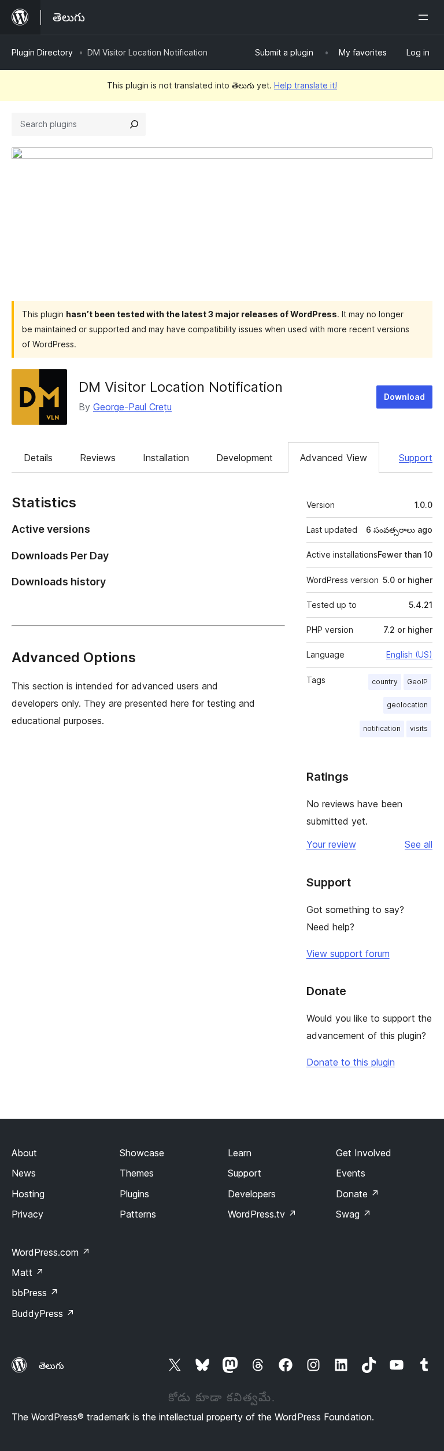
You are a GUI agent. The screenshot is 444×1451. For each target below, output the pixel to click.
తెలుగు (51, 1365)
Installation (166, 457)
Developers (252, 1194)
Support (415, 457)
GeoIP (417, 681)
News (24, 1173)
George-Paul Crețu (132, 407)
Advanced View (333, 457)
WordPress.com (51, 1252)
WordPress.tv (262, 1214)
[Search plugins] (134, 124)
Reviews (98, 457)
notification (382, 728)
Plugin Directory (42, 52)
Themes (137, 1173)
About (24, 1153)
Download (404, 397)
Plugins (134, 1194)
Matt (28, 1272)
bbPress (35, 1292)
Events (350, 1173)
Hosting (28, 1194)
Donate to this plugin (350, 1062)
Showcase (142, 1153)
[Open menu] (425, 17)
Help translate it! (305, 85)
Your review (331, 844)
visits (419, 728)
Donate (357, 1194)
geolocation (407, 704)
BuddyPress (43, 1313)
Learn (239, 1153)
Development (244, 457)
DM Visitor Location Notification (181, 386)
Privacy (27, 1214)
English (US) (409, 654)
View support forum (348, 953)
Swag (353, 1214)
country (385, 681)
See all (418, 844)
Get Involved (363, 1153)
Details (38, 457)
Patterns (138, 1214)
